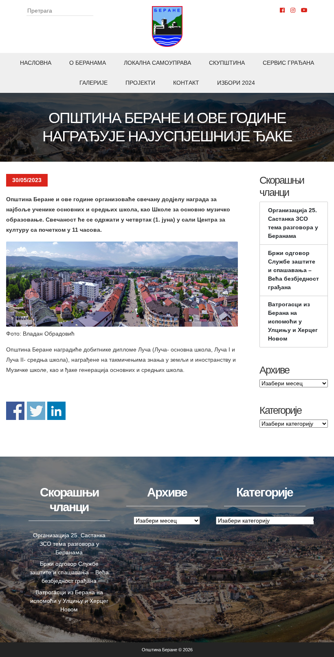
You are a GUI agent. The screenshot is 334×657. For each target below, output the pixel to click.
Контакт (186, 82)
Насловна (35, 62)
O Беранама (87, 62)
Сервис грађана (288, 62)
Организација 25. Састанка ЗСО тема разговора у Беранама (293, 223)
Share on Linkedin (56, 411)
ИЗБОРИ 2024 (236, 82)
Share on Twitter (36, 411)
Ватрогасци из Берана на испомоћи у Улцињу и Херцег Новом (293, 321)
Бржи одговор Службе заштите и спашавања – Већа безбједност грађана (293, 270)
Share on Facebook (15, 411)
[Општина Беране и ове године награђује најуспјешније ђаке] (122, 284)
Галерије (93, 82)
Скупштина (227, 62)
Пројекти (140, 82)
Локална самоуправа (157, 62)
